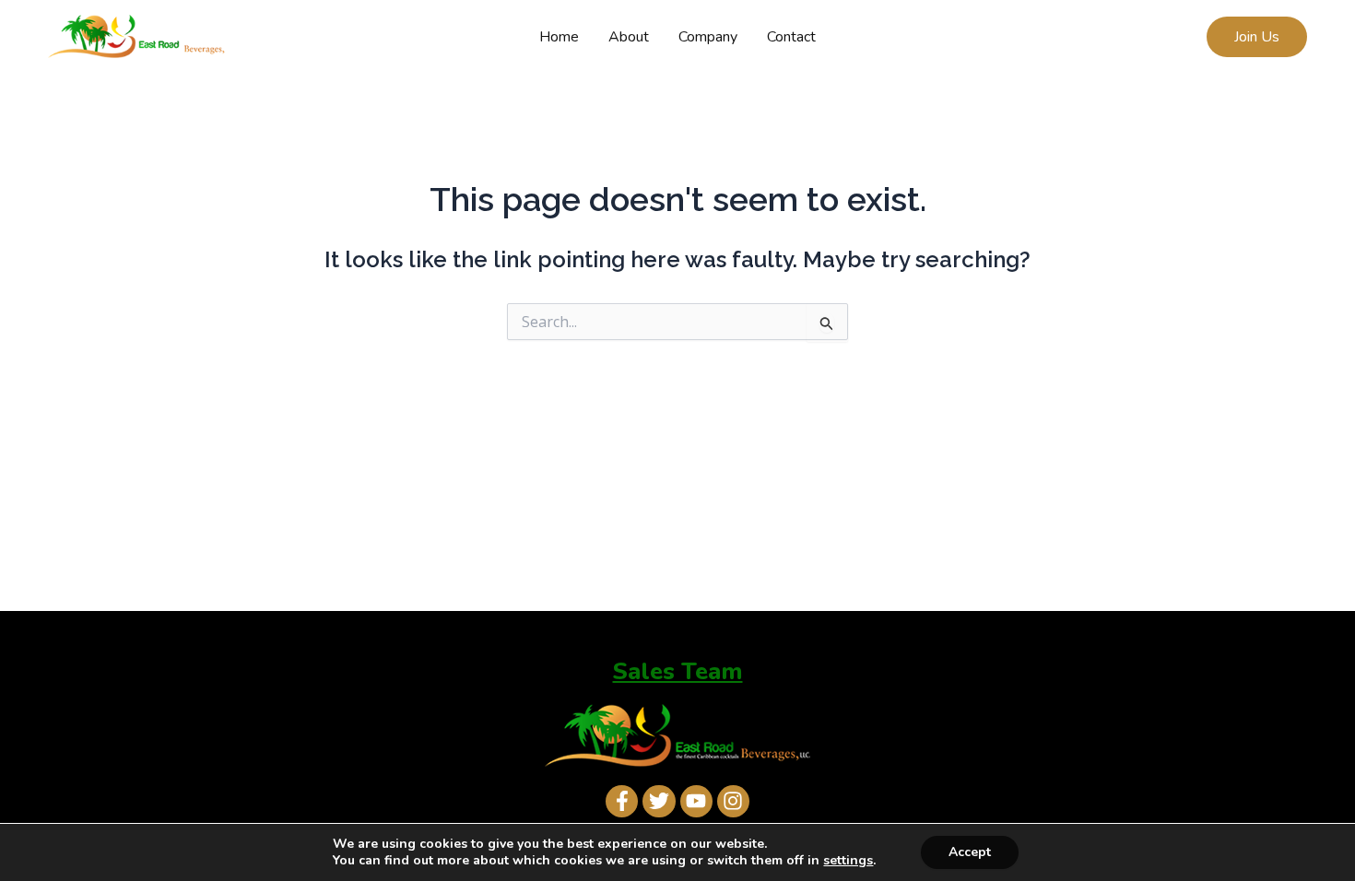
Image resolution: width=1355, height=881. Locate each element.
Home (559, 37)
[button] (1257, 37)
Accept (969, 852)
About (628, 37)
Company (707, 37)
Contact (791, 37)
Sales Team (678, 671)
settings (848, 860)
